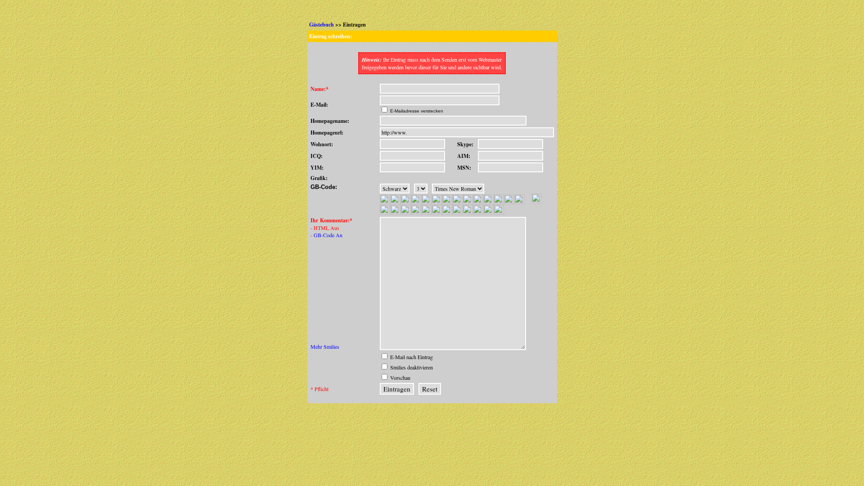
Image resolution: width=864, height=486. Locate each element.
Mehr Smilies (324, 346)
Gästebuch (321, 24)
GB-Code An (328, 234)
